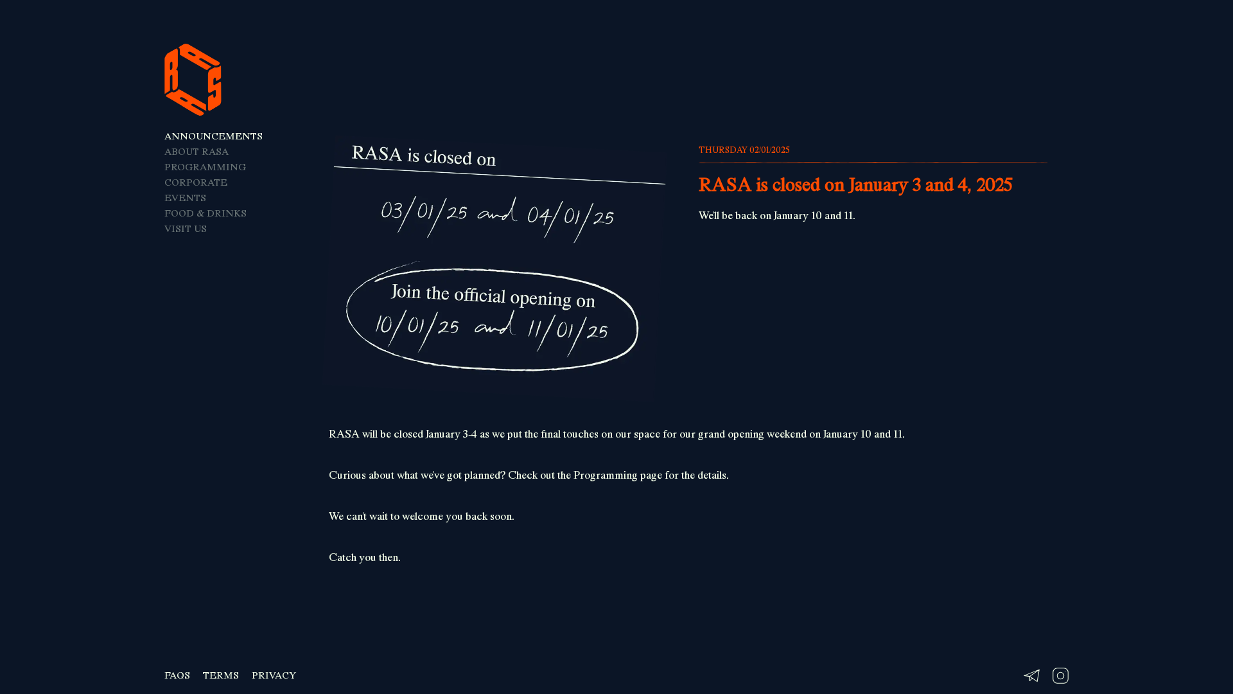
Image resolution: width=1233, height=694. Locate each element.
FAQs (177, 675)
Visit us (185, 229)
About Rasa (196, 152)
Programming (205, 167)
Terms (221, 675)
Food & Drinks (205, 213)
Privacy (274, 675)
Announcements (213, 136)
